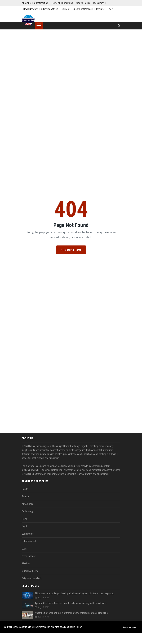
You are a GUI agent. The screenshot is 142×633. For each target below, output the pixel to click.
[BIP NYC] (28, 20)
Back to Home (73, 250)
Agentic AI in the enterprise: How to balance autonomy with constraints (70, 603)
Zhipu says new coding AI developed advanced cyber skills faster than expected (74, 593)
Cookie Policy (75, 627)
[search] (119, 25)
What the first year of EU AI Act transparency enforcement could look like (71, 612)
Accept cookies (129, 627)
